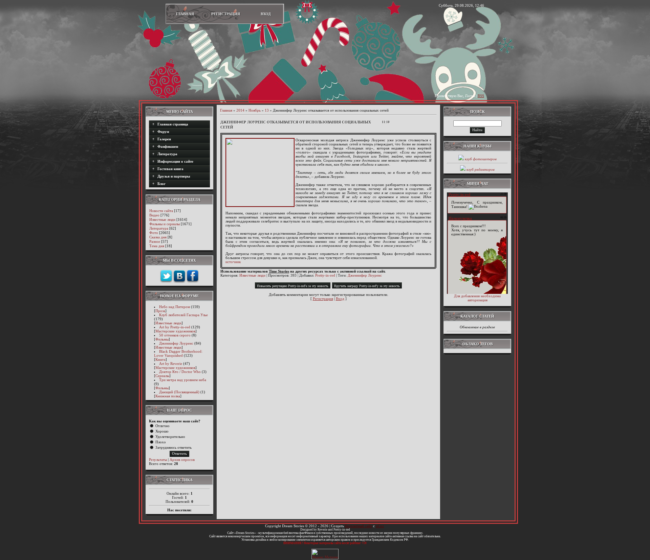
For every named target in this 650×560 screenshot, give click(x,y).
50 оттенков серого (175, 335)
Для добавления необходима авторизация (477, 298)
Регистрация (225, 14)
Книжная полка (167, 396)
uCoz (380, 526)
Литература (158, 228)
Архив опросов (182, 460)
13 (267, 110)
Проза (160, 311)
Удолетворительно (170, 437)
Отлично (162, 426)
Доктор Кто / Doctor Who (180, 372)
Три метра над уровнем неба (182, 380)
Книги (160, 359)
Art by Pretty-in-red (174, 327)
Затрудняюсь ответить (173, 447)
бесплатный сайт (358, 526)
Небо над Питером (174, 307)
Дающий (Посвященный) (179, 392)
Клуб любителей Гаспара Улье (183, 315)
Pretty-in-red (325, 275)
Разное (154, 241)
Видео (154, 215)
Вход (266, 14)
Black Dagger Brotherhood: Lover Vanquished (178, 353)
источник (233, 262)
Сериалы (162, 376)
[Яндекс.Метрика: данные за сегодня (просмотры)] (325, 554)
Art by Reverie (170, 363)
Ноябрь (254, 110)
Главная (185, 14)
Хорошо (162, 431)
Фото (153, 233)
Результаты (158, 460)
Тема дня (156, 246)
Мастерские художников (175, 331)
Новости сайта (161, 211)
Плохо (160, 442)
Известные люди (162, 219)
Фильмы (162, 339)
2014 (240, 110)
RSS (481, 96)
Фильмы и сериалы (164, 224)
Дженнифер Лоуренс (176, 343)
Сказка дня (158, 237)
